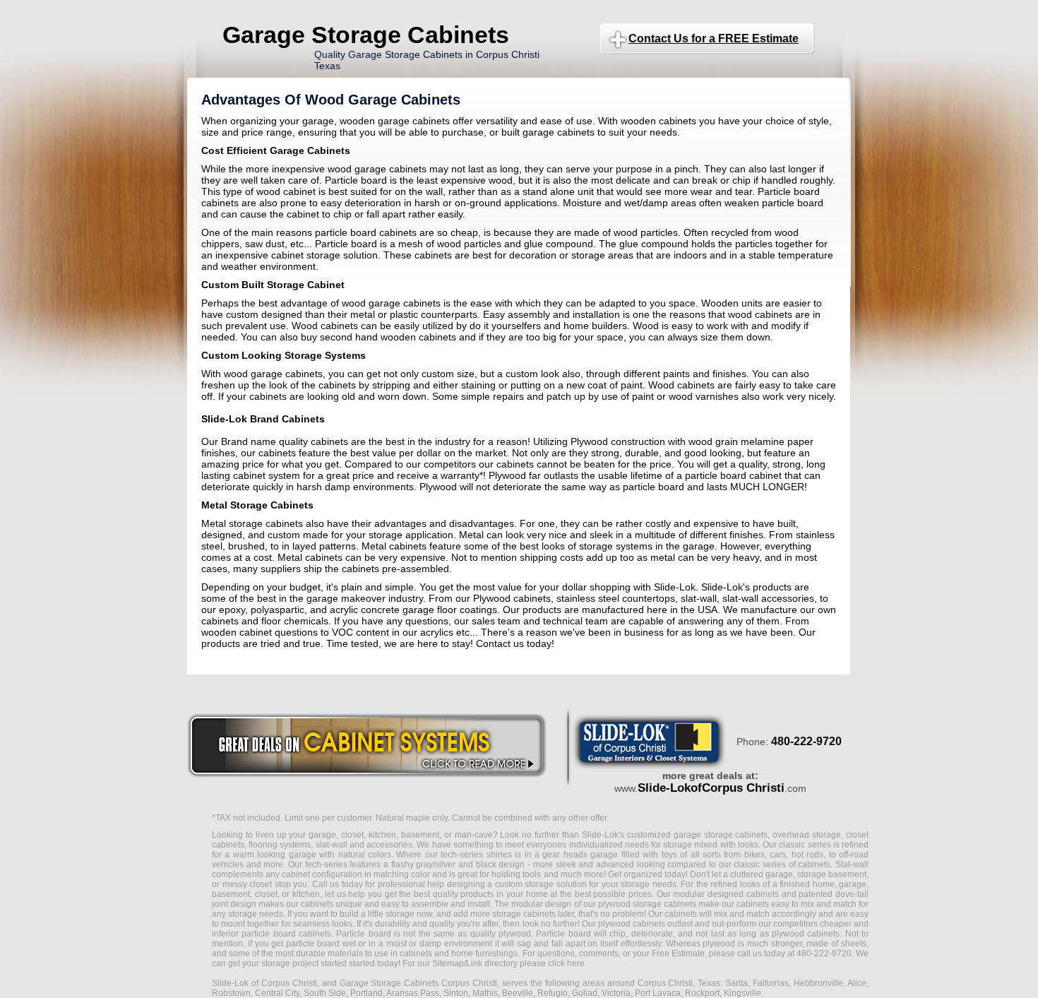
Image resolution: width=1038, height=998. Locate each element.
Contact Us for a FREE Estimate (713, 38)
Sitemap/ (448, 963)
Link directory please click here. (526, 963)
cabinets (680, 914)
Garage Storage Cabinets (365, 34)
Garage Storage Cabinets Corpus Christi (419, 983)
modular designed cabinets (725, 894)
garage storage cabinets (721, 835)
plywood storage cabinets (647, 904)
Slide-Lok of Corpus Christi (264, 983)
